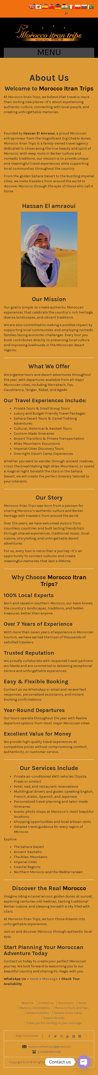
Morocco (74, 888)
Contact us (46, 1003)
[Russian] (84, 6)
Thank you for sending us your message (54, 1023)
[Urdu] (91, 6)
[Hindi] (65, 6)
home (82, 1003)
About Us (27, 1003)
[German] (58, 6)
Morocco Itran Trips (66, 88)
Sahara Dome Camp (68, 1013)
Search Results (54, 1018)
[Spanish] (45, 6)
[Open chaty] (84, 1062)
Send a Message (44, 979)
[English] (32, 6)
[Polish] (78, 6)
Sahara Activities (38, 1013)
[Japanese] (38, 6)
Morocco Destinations (34, 1008)
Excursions (66, 1003)
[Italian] (71, 6)
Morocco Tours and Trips (72, 1008)
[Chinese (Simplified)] (51, 6)
